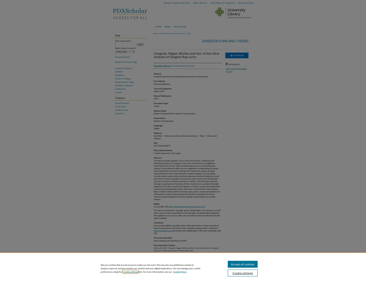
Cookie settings (130, 271)
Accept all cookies (242, 264)
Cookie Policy (180, 271)
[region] (183, 268)
